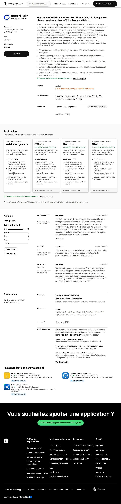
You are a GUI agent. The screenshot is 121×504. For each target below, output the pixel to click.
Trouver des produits (36, 452)
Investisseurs (101, 454)
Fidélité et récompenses (65, 107)
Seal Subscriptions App (20, 385)
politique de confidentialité (73, 335)
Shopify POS (97, 96)
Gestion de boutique (35, 477)
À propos (99, 445)
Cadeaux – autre (62, 114)
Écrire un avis (11, 249)
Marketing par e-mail (59, 463)
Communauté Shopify (82, 454)
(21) (9, 39)
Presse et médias (103, 459)
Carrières (100, 450)
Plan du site (80, 490)
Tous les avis (10, 253)
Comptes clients (84, 96)
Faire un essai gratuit (105, 3)
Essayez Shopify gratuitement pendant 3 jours (60, 423)
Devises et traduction (59, 477)
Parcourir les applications (64, 3)
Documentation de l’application (68, 299)
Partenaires (101, 463)
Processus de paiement (65, 96)
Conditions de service (36, 490)
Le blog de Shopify (81, 459)
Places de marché (57, 450)
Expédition (54, 472)
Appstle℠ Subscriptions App (80, 373)
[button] (31, 377)
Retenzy (7, 47)
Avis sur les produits (58, 454)
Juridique (100, 472)
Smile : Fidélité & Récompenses (22, 373)
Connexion (85, 3)
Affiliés (99, 468)
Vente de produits (34, 457)
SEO (51, 468)
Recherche (77, 463)
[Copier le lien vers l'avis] (51, 215)
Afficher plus (59, 239)
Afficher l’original (79, 79)
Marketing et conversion (37, 473)
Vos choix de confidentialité (16, 497)
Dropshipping (55, 445)
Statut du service (103, 477)
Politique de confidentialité (67, 295)
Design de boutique (35, 468)
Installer (16, 54)
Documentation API (81, 450)
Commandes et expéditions (33, 462)
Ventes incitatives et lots (60, 459)
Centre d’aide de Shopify (83, 445)
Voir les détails (61, 362)
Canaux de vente (34, 448)
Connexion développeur (14, 490)
